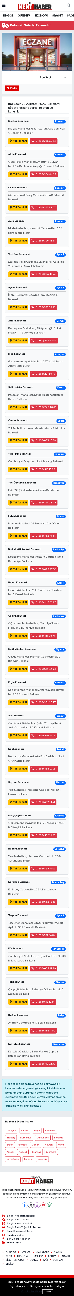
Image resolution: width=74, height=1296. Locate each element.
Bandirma (50, 1130)
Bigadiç (11, 1137)
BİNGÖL (8, 15)
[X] (31, 1205)
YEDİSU (10, 1264)
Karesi (10, 1152)
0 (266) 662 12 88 (46, 902)
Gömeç (22, 1144)
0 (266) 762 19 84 (46, 536)
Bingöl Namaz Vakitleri (19, 1223)
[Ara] (68, 5)
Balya (37, 1130)
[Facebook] (25, 1205)
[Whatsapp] (49, 1205)
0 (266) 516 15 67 (45, 469)
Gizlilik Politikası (31, 1291)
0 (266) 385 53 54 (46, 141)
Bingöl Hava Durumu (18, 1219)
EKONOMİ (41, 15)
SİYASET (57, 15)
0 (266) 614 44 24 (46, 669)
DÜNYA (34, 1260)
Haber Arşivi (14, 1242)
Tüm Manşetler (15, 1235)
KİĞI (45, 1260)
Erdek (10, 1144)
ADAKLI (66, 1256)
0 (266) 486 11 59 (45, 1030)
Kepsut (23, 1152)
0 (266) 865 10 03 (45, 868)
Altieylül (11, 1130)
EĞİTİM (52, 1256)
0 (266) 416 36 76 (46, 635)
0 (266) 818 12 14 (45, 1002)
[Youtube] (43, 1205)
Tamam (47, 1292)
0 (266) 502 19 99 (46, 835)
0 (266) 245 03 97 (46, 602)
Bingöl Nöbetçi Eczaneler (21, 1215)
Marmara (51, 1152)
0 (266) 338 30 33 (45, 307)
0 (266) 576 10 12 (45, 735)
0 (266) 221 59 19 (45, 374)
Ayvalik (25, 1130)
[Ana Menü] (4, 5)
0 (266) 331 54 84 (46, 935)
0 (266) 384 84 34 (46, 174)
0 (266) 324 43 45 (46, 274)
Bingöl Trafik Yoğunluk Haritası (24, 1227)
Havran (49, 1144)
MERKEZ (38, 1256)
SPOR (9, 1256)
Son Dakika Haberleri (18, 1239)
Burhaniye (25, 1137)
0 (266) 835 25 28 (46, 440)
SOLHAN (58, 1260)
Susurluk (42, 1159)
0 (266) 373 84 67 (46, 207)
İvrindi (61, 1144)
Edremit (58, 1137)
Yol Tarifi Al (20, 141)
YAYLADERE (42, 1252)
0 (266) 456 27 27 (46, 768)
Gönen (35, 1144)
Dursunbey (43, 1137)
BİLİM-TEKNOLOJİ (15, 1260)
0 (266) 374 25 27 (46, 702)
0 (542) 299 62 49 (46, 340)
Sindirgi (28, 1159)
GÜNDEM (24, 15)
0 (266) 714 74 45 (46, 502)
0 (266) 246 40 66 (46, 407)
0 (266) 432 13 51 (45, 802)
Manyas (36, 1152)
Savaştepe (13, 1159)
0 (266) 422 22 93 (46, 569)
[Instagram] (37, 1205)
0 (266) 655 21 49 (46, 968)
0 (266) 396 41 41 (45, 240)
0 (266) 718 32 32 (45, 1064)
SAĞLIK (58, 1252)
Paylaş (13, 88)
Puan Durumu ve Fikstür (20, 1231)
